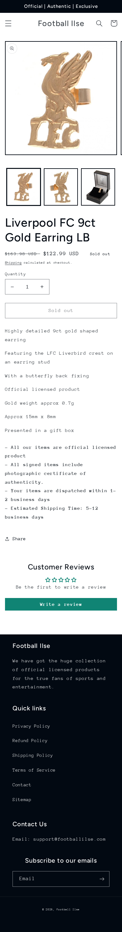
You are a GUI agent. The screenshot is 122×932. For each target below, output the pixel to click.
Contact (22, 784)
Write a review (61, 604)
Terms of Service (34, 770)
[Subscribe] (102, 878)
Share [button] (19, 538)
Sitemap (22, 799)
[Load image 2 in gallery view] (61, 187)
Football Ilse (68, 909)
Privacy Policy (31, 726)
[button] (8, 23)
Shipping (13, 263)
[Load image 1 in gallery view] (24, 187)
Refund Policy (30, 740)
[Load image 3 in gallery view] (98, 187)
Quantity (15, 274)
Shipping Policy (33, 755)
